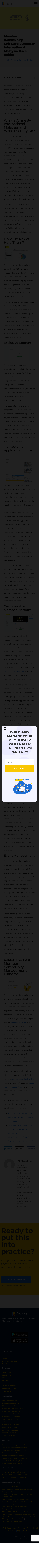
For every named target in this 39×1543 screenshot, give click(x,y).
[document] (19, 771)
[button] (5, 728)
